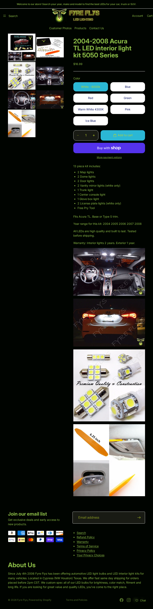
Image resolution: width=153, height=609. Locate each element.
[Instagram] (128, 600)
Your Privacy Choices (90, 555)
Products (80, 28)
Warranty (83, 541)
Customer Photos (60, 28)
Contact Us (96, 28)
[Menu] (4, 15)
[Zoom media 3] (21, 76)
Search (81, 532)
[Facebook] (121, 600)
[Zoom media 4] (50, 76)
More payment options (109, 157)
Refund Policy (86, 537)
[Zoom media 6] (50, 99)
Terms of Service (88, 546)
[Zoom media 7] (21, 123)
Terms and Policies (76, 599)
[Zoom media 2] (50, 47)
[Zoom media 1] (21, 47)
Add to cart (125, 135)
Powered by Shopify (40, 599)
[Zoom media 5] (21, 99)
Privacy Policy (86, 550)
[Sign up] (139, 517)
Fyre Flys (22, 599)
